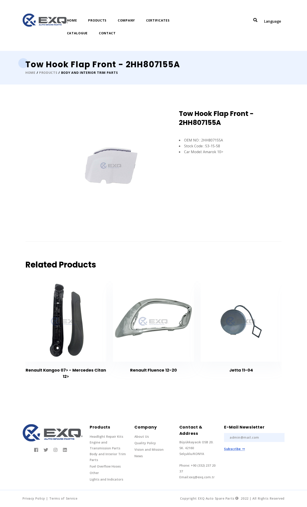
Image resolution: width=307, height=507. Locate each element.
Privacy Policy (33, 498)
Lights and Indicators (106, 479)
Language (272, 21)
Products (97, 20)
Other (94, 473)
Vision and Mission (149, 449)
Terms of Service (63, 498)
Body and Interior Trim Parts (108, 457)
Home (72, 20)
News (138, 456)
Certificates (157, 20)
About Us (141, 436)
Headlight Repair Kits (106, 436)
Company (126, 20)
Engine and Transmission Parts (105, 445)
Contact (107, 33)
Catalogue (77, 33)
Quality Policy (145, 443)
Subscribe (232, 448)
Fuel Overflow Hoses (105, 466)
